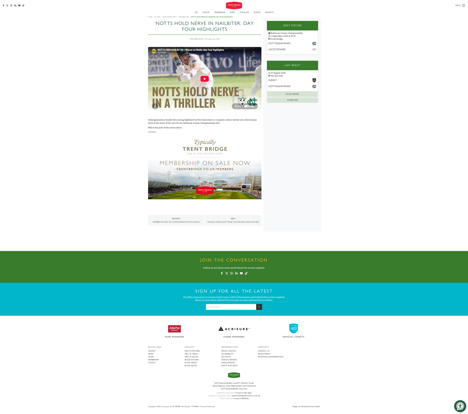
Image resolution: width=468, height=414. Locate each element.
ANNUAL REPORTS (229, 360)
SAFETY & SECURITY (229, 365)
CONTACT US (263, 351)
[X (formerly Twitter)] (7, 5)
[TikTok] (23, 5)
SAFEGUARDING (228, 362)
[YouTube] (19, 5)
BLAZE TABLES (191, 362)
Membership (219, 12)
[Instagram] (11, 5)
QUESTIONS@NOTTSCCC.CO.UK (246, 396)
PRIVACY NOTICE (228, 351)
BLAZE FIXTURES (192, 360)
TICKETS (151, 362)
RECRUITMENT (264, 354)
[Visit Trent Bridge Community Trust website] (293, 328)
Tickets (206, 12)
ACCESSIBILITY (227, 354)
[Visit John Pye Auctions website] (174, 328)
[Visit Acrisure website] (234, 328)
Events (257, 12)
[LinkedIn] (15, 5)
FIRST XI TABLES (191, 354)
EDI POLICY (226, 357)
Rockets (269, 12)
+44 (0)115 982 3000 (243, 393)
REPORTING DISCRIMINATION (270, 357)
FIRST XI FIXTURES (192, 351)
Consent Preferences (207, 406)
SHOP (232, 12)
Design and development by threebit (306, 406)
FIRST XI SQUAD (191, 357)
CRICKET (152, 351)
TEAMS (151, 357)
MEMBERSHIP (153, 360)
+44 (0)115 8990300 (241, 398)
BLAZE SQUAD (191, 365)
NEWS (150, 354)
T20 (196, 12)
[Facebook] (3, 5)
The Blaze (244, 12)
